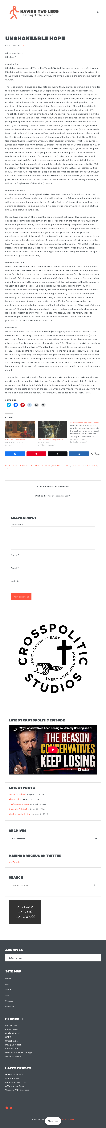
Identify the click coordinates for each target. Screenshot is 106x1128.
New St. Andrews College (18, 1052)
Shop (7, 995)
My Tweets (14, 862)
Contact (9, 1001)
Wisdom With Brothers (21, 814)
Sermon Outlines (61, 466)
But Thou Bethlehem (15, 439)
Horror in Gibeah (17, 794)
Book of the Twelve (30, 466)
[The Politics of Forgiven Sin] (52, 429)
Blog (7, 984)
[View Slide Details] (53, 658)
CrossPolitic (11, 1041)
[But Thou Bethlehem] (20, 429)
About (8, 990)
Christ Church (12, 1033)
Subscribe (9, 1006)
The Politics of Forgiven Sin (50, 439)
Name (15, 555)
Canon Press (11, 1029)
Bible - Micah (11, 466)
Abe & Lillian (15, 799)
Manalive (46, 466)
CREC (8, 1037)
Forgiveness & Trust (19, 804)
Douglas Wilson (13, 1044)
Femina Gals (11, 1048)
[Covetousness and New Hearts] (86, 432)
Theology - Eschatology (84, 466)
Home (8, 978)
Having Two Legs (32, 12)
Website (15, 581)
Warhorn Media (13, 1056)
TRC (7, 468)
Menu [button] (50, 1121)
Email (15, 568)
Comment (17, 524)
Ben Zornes (11, 1025)
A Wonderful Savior (19, 809)
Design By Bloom (66, 1120)
